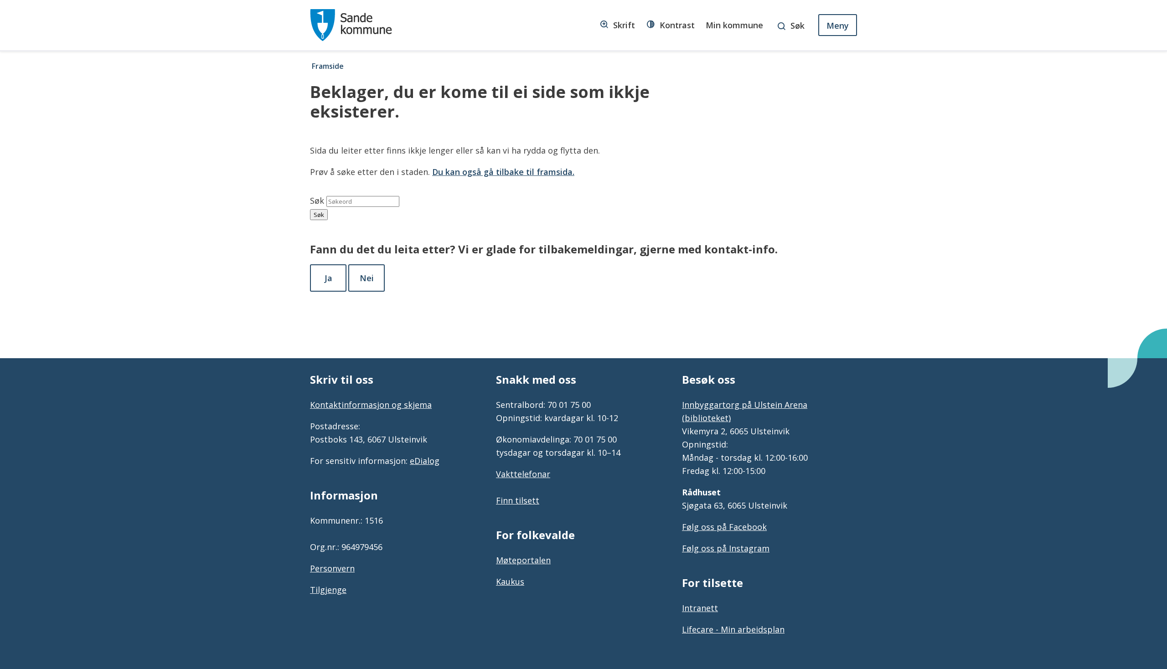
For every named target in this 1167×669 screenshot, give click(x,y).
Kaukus (510, 581)
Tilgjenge (328, 589)
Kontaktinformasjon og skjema (371, 404)
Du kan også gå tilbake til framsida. (503, 171)
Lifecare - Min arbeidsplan (733, 629)
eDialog (424, 460)
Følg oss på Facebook (724, 526)
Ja (328, 278)
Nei (367, 278)
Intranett (700, 607)
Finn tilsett (517, 500)
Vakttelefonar (523, 473)
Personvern (332, 568)
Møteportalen (523, 560)
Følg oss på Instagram (725, 548)
